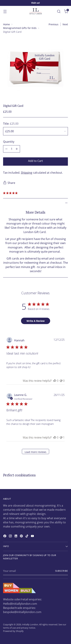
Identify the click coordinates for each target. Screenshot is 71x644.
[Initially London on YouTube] (33, 536)
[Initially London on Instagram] (11, 536)
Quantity (8, 142)
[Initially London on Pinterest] (22, 536)
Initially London (30, 624)
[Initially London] (35, 11)
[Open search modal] (58, 11)
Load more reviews (35, 452)
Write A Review (36, 321)
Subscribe (61, 570)
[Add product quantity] (17, 148)
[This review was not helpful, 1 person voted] (61, 437)
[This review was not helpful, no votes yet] (61, 381)
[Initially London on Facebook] (5, 536)
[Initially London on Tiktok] (27, 536)
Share (11, 183)
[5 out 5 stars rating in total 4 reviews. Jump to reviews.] (11, 193)
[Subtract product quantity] (6, 148)
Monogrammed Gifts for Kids (20, 28)
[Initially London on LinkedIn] (16, 536)
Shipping (26, 173)
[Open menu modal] (4, 11)
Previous (53, 24)
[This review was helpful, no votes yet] (55, 381)
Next (65, 24)
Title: (10, 124)
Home (6, 24)
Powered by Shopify (13, 631)
